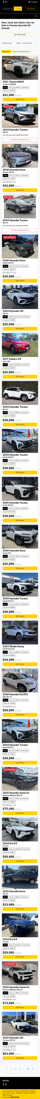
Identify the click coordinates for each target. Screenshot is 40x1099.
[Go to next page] (32, 1069)
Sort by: (19, 43)
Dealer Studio (14, 1097)
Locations (34, 2)
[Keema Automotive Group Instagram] (6, 2)
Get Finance (20, 99)
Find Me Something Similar (20, 139)
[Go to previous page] (7, 1069)
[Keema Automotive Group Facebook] (4, 2)
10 (28, 1069)
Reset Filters (6, 51)
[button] (36, 16)
